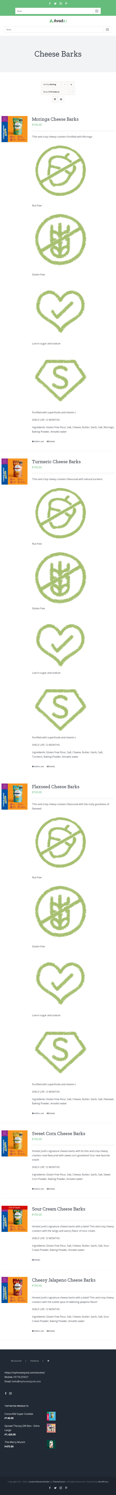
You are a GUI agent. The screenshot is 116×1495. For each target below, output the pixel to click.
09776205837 (20, 1377)
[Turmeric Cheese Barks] (14, 471)
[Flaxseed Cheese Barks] (14, 797)
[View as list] (61, 99)
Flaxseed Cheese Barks (55, 786)
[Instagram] (10, 1393)
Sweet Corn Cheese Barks (58, 1133)
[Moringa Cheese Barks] (14, 129)
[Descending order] (71, 84)
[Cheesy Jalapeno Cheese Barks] (14, 1290)
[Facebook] (6, 1393)
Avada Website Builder (39, 1481)
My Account (16, 1360)
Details (52, 441)
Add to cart (39, 441)
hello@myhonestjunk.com (26, 1381)
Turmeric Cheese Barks (56, 461)
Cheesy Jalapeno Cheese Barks (64, 1280)
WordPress (103, 1481)
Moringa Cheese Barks (55, 119)
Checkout (34, 1360)
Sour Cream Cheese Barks (58, 1209)
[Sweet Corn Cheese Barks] (14, 1143)
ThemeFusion (59, 1481)
